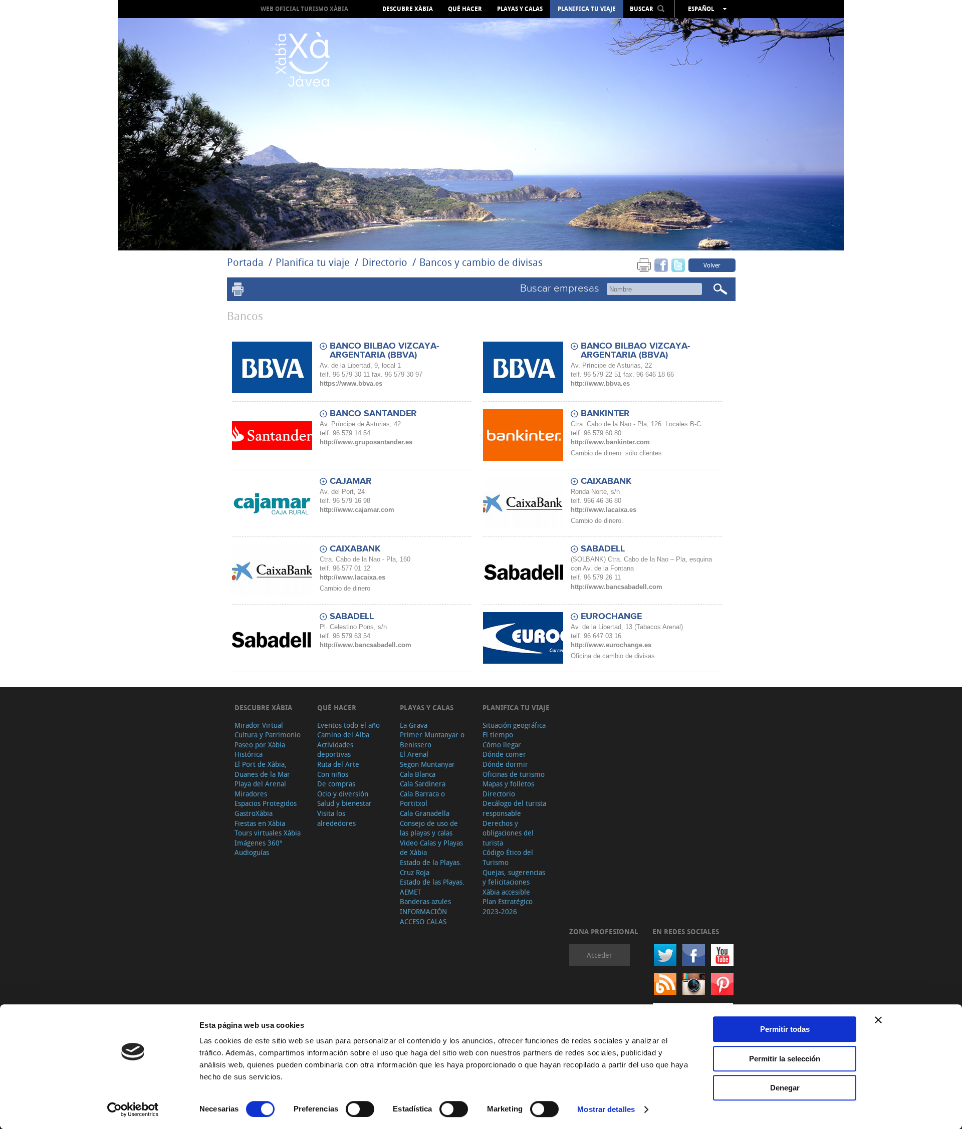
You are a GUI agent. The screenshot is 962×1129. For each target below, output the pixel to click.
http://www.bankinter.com (610, 442)
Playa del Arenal (260, 783)
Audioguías (251, 852)
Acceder (599, 955)
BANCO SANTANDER (373, 413)
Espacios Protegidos (265, 803)
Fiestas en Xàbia (259, 823)
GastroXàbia (253, 813)
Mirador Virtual (258, 725)
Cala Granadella (424, 813)
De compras (336, 783)
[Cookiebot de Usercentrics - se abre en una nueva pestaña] (133, 1109)
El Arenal (414, 754)
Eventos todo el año (348, 725)
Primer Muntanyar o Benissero (432, 739)
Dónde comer (504, 754)
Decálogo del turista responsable (514, 808)
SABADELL (603, 548)
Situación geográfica (514, 725)
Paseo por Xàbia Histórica (259, 749)
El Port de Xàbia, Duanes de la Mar (262, 769)
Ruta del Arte (338, 764)
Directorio (386, 262)
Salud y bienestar (344, 803)
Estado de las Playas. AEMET (432, 887)
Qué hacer (465, 9)
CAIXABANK (606, 481)
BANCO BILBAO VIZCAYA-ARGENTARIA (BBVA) (384, 351)
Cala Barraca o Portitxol (422, 798)
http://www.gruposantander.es (366, 442)
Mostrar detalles (606, 1109)
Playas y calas (520, 9)
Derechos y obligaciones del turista (508, 833)
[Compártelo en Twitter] (678, 264)
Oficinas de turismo (514, 774)
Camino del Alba (343, 734)
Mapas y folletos (508, 783)
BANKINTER (605, 413)
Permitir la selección (784, 1058)
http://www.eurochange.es (611, 645)
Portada (245, 262)
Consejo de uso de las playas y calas (429, 828)
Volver (711, 265)
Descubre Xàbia (407, 9)
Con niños (332, 774)
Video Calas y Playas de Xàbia (431, 848)
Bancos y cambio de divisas (481, 262)
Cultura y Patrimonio (267, 734)
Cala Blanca (417, 774)
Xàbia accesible (506, 892)
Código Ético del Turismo (508, 857)
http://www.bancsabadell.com (616, 587)
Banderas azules (425, 901)
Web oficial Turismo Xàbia (304, 9)
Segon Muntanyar (427, 764)
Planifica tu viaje (587, 9)
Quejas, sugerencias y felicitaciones (514, 877)
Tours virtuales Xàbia (267, 832)
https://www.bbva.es (351, 383)
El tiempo (498, 734)
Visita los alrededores (336, 818)
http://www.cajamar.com (357, 509)
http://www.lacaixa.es (603, 509)
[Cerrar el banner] (878, 1019)
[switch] (360, 1109)
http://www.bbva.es (600, 383)
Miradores (250, 793)
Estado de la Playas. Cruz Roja (430, 867)
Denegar (785, 1087)
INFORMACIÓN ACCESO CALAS (423, 916)
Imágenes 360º (258, 843)
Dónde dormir (505, 764)
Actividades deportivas (335, 749)
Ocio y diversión (342, 793)
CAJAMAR (351, 481)
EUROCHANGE (611, 616)
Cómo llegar (502, 744)
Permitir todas (785, 1029)
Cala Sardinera (422, 783)
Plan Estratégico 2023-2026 (508, 906)
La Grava (413, 725)
